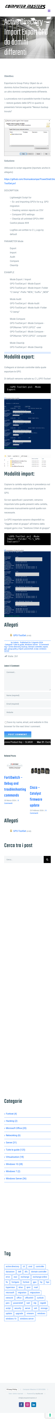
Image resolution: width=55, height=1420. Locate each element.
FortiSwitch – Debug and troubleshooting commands (14, 766)
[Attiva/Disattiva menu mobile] (49, 10)
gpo (5, 649)
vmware (30, 1313)
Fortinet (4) (11, 1113)
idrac (21, 1287)
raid (28, 1303)
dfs (26, 1272)
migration (22, 1292)
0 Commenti (44, 645)
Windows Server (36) (16, 1178)
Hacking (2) (11, 1121)
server (27, 1308)
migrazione (35, 1292)
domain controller (35, 647)
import (20, 649)
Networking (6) (13, 1135)
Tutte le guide (18, 645)
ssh (35, 1308)
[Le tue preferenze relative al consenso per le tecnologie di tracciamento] (50, 1415)
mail (36, 1287)
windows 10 (11, 1319)
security (17, 1308)
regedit (43, 1303)
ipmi (28, 1287)
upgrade (19, 1313)
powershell (28, 649)
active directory (15, 647)
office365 (29, 1298)
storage (44, 1308)
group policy (12, 649)
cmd (30, 1266)
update (9, 1313)
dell (19, 1272)
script (36, 649)
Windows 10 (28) (14, 1164)
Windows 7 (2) (13, 1171)
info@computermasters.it (27, 1398)
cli (24, 1266)
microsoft (10, 1292)
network (9, 1298)
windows (41, 1313)
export (45, 647)
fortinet (26, 1282)
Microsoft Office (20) (16, 1128)
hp (41, 1282)
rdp (34, 1303)
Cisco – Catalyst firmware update (40, 771)
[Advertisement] (27, 980)
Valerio (16, 642)
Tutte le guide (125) (15, 1149)
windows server (27, 1319)
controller (40, 1266)
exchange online (40, 1277)
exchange (25, 1277)
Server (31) (11, 1142)
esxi (15, 1277)
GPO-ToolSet (19, 635)
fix (7, 1282)
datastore (10, 1272)
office (19, 1298)
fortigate (15, 1282)
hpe (47, 1282)
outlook (40, 1298)
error (8, 1277)
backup (24, 647)
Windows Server (31, 645)
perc (8, 1303)
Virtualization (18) (15, 1157)
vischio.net (39, 1394)
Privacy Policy (12, 1389)
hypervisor (10, 1287)
